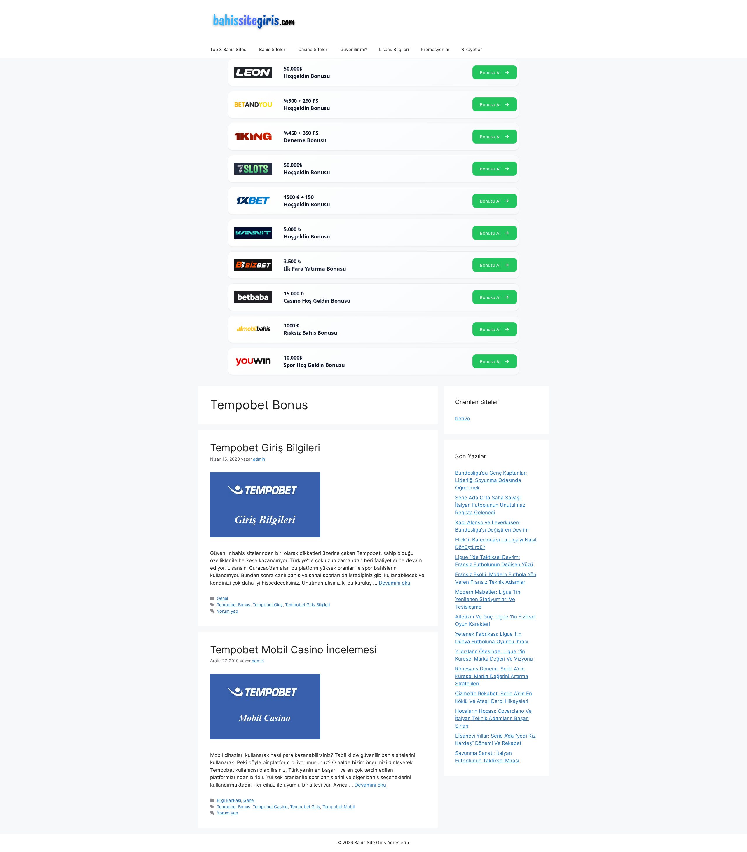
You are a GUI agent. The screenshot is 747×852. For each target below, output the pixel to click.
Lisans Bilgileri (394, 49)
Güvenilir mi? (353, 49)
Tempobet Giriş (268, 604)
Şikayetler (471, 49)
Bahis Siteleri (273, 49)
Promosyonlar (435, 49)
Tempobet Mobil (338, 806)
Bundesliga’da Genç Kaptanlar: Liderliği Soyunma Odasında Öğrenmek (491, 480)
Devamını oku (394, 583)
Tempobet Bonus (233, 604)
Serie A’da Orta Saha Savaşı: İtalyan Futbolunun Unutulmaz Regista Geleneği (490, 505)
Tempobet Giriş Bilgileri (265, 447)
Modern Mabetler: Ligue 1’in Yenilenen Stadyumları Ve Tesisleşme (487, 599)
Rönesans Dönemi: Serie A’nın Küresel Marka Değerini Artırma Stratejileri (491, 676)
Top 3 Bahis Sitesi (228, 49)
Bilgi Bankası (229, 800)
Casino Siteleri (313, 49)
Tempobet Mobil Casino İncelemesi (293, 649)
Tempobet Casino (270, 806)
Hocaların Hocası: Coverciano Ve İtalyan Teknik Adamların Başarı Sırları (493, 718)
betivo (462, 418)
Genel (222, 598)
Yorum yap (227, 611)
